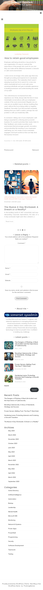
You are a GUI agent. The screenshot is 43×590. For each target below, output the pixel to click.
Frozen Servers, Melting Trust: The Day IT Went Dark (25, 365)
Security (11, 541)
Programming (13, 537)
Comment (21, 243)
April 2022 (11, 473)
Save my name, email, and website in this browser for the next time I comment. (21, 291)
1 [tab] (18, 230)
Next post (35, 150)
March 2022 (12, 477)
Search (6, 386)
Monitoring (11, 520)
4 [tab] (24, 230)
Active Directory (13, 490)
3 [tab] (22, 230)
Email (7, 274)
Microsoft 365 (13, 199)
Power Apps (21, 199)
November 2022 (13, 464)
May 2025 (11, 431)
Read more (9, 221)
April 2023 (11, 456)
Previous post (8, 150)
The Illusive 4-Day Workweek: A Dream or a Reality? (21, 208)
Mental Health (12, 512)
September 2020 (13, 481)
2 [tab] (20, 230)
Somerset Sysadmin (21, 2)
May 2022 (11, 469)
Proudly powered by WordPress (13, 584)
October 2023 (12, 443)
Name (7, 268)
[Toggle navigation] (2, 19)
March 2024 (12, 435)
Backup (10, 503)
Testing (10, 554)
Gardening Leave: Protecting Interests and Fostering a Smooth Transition (27, 377)
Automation (20, 197)
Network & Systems (14, 524)
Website (7, 280)
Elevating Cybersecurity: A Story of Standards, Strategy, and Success (26, 354)
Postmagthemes (29, 586)
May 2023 (11, 452)
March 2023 (12, 460)
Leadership (18, 54)
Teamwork (25, 54)
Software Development (16, 545)
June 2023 (11, 448)
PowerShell (12, 533)
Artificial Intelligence (10, 197)
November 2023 (13, 439)
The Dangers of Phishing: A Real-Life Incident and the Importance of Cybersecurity (26, 343)
